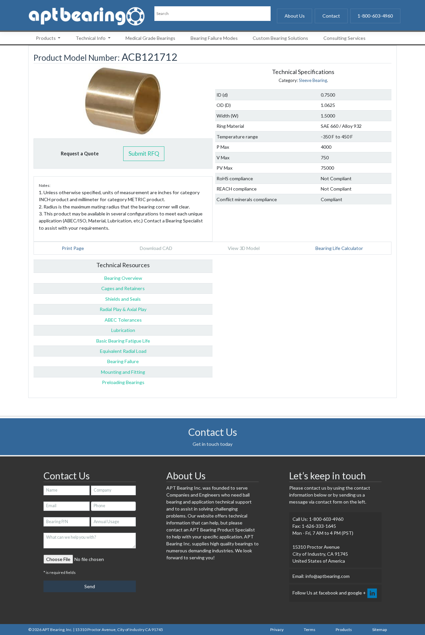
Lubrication (123, 330)
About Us (295, 16)
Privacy (277, 629)
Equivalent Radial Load (123, 351)
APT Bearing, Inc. (57, 629)
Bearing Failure (123, 361)
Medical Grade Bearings (150, 38)
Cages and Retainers (123, 288)
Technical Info (91, 38)
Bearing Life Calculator (339, 248)
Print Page (73, 248)
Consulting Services (344, 38)
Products (46, 38)
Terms (309, 629)
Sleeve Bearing (313, 80)
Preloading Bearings (123, 382)
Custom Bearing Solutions (280, 38)
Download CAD (156, 248)
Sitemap (379, 629)
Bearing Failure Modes (214, 38)
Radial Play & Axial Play (123, 309)
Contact (331, 16)
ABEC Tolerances (123, 320)
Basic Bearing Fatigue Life (123, 341)
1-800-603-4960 (375, 16)
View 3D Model (244, 248)
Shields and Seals (123, 299)
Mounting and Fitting (123, 372)
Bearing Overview (123, 278)
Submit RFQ (143, 153)
